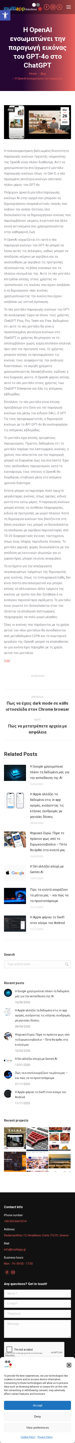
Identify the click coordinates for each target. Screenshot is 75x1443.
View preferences (37, 1427)
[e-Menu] (60, 1138)
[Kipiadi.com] (60, 1161)
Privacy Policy (45, 1437)
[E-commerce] (37, 1138)
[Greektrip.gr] (37, 1161)
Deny (37, 1416)
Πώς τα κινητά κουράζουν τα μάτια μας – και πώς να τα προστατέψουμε (49, 895)
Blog (10, 109)
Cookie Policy (28, 1437)
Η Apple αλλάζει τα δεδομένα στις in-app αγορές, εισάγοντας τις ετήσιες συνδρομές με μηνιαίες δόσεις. (47, 805)
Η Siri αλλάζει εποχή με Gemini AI (47, 869)
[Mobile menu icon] (68, 7)
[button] (5, 15)
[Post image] (15, 773)
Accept (37, 1405)
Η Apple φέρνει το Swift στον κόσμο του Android (47, 920)
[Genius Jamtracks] (15, 1161)
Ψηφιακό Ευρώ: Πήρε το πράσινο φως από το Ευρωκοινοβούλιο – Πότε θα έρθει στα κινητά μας (48, 841)
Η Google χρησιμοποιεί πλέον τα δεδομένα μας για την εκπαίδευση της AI (49, 772)
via (7, 660)
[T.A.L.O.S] (15, 1138)
